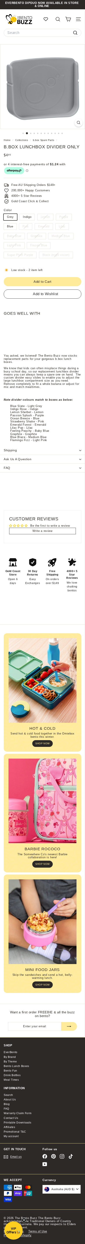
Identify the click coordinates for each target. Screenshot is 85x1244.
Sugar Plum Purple (21, 255)
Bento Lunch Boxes (16, 1066)
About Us (10, 1099)
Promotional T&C (15, 1131)
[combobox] (42, 33)
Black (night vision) (57, 255)
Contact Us (11, 1118)
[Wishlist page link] (48, 19)
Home (7, 140)
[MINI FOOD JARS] (42, 921)
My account (11, 1136)
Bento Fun (10, 1070)
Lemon (47, 217)
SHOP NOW (42, 743)
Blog (7, 1104)
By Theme (10, 1061)
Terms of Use (37, 1231)
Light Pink (15, 245)
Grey (10, 216)
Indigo (27, 216)
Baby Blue (16, 236)
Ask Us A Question (18, 459)
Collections (22, 140)
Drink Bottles (12, 1075)
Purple (65, 217)
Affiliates (9, 1127)
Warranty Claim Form (17, 1113)
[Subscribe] (69, 1026)
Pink (27, 227)
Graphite (38, 236)
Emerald (45, 227)
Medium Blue (62, 236)
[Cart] (68, 19)
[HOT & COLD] (42, 680)
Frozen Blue (40, 245)
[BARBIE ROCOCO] (42, 801)
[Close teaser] (24, 1220)
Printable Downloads (17, 1122)
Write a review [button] (42, 531)
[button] (13, 1230)
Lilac (64, 227)
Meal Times (11, 1079)
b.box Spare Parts (43, 140)
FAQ (7, 468)
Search (8, 1095)
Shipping (10, 450)
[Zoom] (79, 123)
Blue (10, 226)
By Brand (10, 1057)
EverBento (10, 1052)
